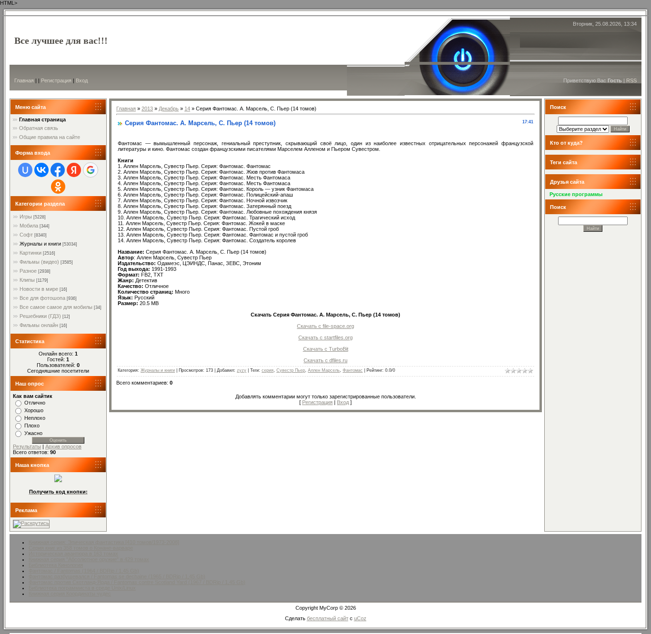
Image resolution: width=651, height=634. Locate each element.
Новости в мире (39, 289)
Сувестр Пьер (290, 370)
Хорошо (33, 410)
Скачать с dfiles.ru (325, 360)
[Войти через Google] (90, 170)
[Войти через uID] (25, 170)
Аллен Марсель (324, 370)
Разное (28, 271)
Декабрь (169, 108)
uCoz (360, 618)
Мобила (29, 225)
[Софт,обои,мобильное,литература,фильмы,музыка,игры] (58, 480)
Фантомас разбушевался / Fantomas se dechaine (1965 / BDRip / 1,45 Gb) (117, 576)
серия (268, 370)
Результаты (27, 446)
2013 (147, 108)
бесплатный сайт (327, 618)
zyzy (241, 370)
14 (187, 108)
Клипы (27, 280)
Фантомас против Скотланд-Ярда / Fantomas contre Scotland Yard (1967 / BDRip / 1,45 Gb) (137, 582)
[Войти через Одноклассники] (58, 186)
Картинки (30, 253)
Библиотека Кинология (56, 565)
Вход (82, 80)
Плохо (32, 425)
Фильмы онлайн (39, 325)
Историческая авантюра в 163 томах (73, 553)
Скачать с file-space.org (325, 326)
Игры (26, 216)
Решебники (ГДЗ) (40, 316)
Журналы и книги (40, 244)
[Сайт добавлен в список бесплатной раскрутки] (31, 523)
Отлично (34, 403)
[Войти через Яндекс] (74, 170)
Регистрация (56, 80)
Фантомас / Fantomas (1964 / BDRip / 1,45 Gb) (84, 571)
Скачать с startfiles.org (325, 337)
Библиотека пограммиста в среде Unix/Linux (82, 588)
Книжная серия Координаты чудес (70, 593)
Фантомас (353, 370)
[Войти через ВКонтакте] (41, 170)
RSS (631, 80)
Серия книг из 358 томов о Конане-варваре (81, 548)
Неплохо (34, 418)
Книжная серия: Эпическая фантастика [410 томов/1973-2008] (104, 542)
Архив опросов (63, 446)
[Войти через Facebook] (58, 170)
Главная (24, 80)
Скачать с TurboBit (325, 349)
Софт (26, 235)
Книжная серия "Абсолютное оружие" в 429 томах (89, 559)
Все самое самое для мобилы (56, 307)
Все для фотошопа (42, 298)
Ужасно (33, 433)
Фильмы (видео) (39, 262)
